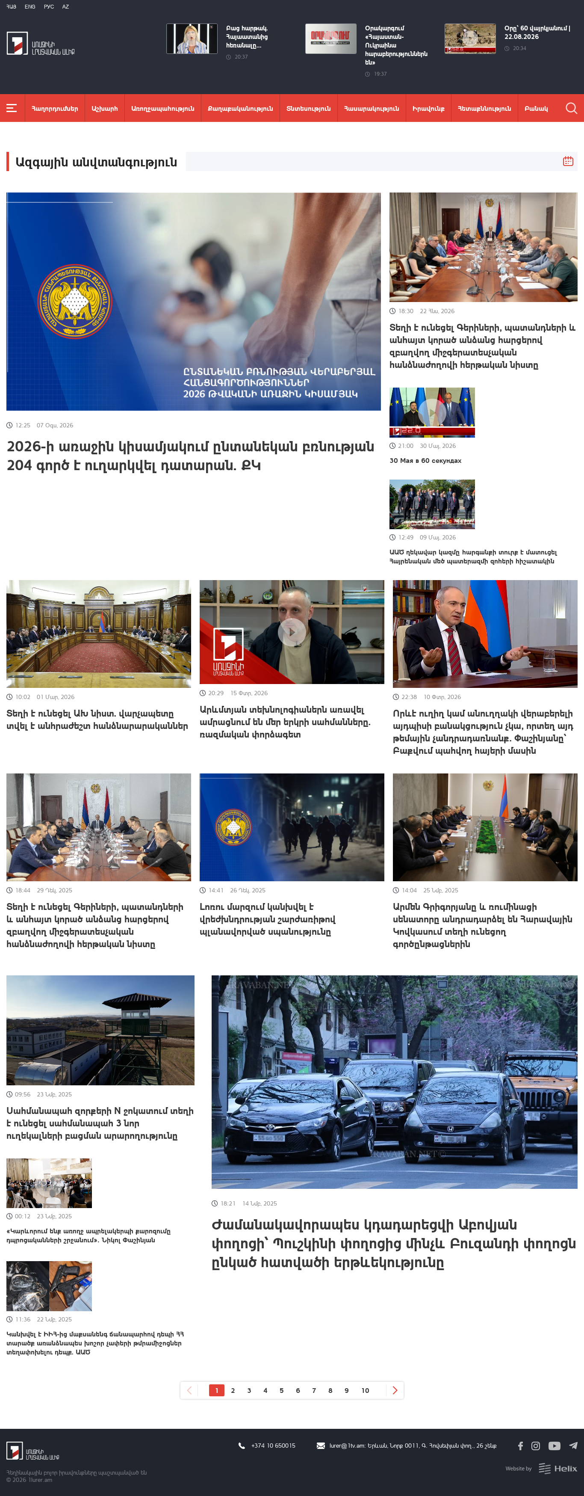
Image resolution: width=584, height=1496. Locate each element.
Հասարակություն (371, 108)
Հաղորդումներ (55, 108)
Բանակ (536, 108)
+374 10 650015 (273, 1445)
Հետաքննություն (484, 108)
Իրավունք (429, 108)
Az (65, 6)
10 (365, 1390)
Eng (30, 6)
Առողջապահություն (163, 108)
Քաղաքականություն (240, 108)
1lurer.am (40, 1479)
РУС (49, 6)
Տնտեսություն (308, 108)
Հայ (11, 6)
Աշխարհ (104, 108)
